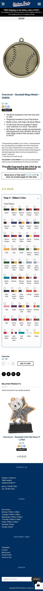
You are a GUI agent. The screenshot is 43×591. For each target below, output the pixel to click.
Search (36, 579)
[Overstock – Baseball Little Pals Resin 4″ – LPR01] (21, 414)
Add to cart (25, 364)
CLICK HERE (31, 175)
